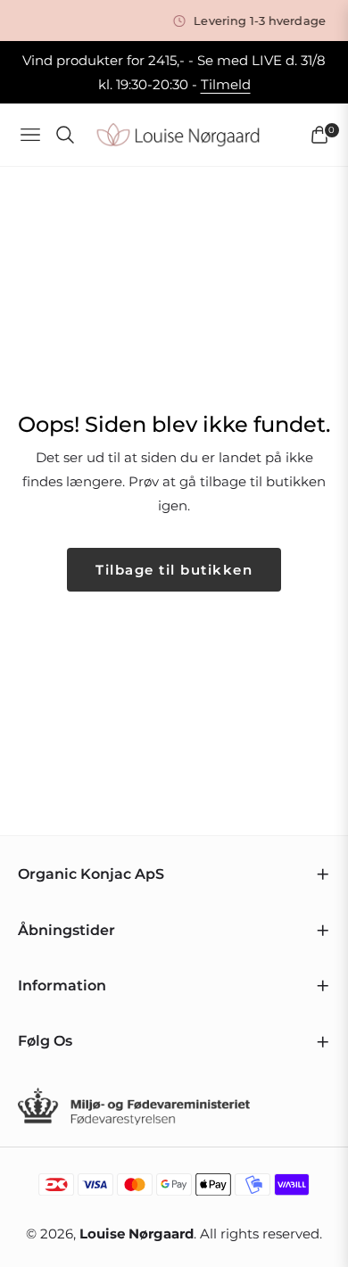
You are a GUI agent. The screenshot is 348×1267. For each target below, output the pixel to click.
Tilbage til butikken (174, 569)
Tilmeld (226, 84)
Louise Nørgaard (136, 1233)
